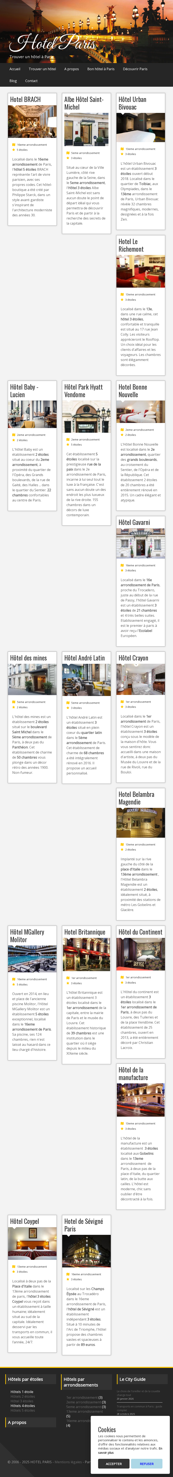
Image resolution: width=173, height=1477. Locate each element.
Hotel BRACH (25, 99)
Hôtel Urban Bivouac (132, 102)
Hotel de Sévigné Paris (83, 1224)
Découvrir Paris (135, 69)
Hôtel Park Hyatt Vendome (83, 390)
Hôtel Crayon (133, 657)
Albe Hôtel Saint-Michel (84, 102)
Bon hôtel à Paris (101, 69)
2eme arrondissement (31, 435)
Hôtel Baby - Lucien (24, 390)
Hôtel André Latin (84, 657)
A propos (71, 69)
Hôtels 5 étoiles (23, 1410)
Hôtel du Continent (140, 931)
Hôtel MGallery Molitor (27, 935)
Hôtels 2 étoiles (23, 1396)
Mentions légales (68, 1462)
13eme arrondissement (140, 149)
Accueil (14, 69)
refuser (147, 1464)
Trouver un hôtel (42, 69)
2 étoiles (22, 440)
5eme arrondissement (85, 153)
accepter (114, 1464)
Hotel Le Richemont (131, 245)
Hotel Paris (52, 44)
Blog (13, 80)
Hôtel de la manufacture (133, 1073)
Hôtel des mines (28, 657)
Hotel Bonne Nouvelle (133, 390)
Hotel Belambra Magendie (136, 797)
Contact (31, 80)
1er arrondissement (138, 702)
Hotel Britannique (84, 931)
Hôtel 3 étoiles (22, 1401)
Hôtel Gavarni (134, 522)
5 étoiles (22, 150)
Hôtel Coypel (24, 1221)
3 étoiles (76, 158)
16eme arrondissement (32, 145)
